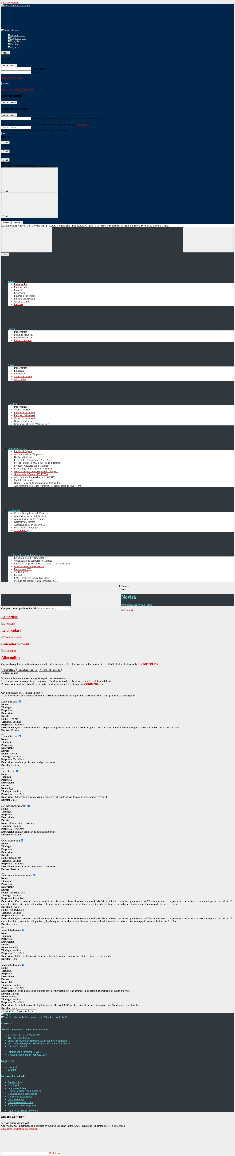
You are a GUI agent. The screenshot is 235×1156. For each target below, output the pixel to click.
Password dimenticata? (12, 78)
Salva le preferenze (26, 1011)
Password (36, 72)
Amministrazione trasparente (22, 1105)
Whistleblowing (16, 1099)
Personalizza (9, 670)
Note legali (13, 1085)
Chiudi (5, 142)
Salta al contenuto (10, 2)
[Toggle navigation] (26, 239)
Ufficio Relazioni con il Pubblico (24, 1091)
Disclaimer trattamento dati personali (19, 1128)
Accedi (6, 53)
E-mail (34, 118)
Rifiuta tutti (27, 670)
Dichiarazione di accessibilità (22, 1093)
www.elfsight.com (10, 840)
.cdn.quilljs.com (9, 701)
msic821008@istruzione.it (41, 1040)
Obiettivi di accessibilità (20, 1096)
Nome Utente (38, 68)
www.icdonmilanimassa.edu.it (16, 875)
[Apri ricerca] (208, 239)
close (5, 254)
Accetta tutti (50, 670)
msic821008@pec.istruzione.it (42, 1043)
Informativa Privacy (18, 1088)
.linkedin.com (8, 771)
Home (124, 586)
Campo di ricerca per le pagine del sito (20, 608)
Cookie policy (15, 1082)
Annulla (6, 222)
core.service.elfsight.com (14, 806)
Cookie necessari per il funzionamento (20, 692)
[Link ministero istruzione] (15, 5)
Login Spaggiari (83, 124)
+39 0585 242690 (21, 1037)
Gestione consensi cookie (20, 1102)
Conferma (17, 222)
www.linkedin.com (11, 930)
